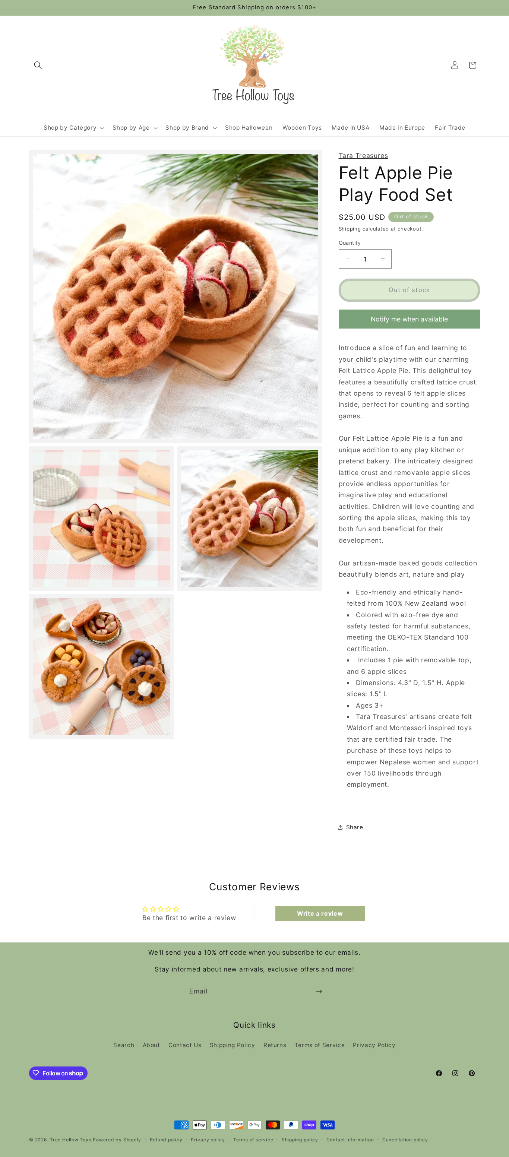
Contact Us (185, 1045)
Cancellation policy (405, 1139)
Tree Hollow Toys (70, 1139)
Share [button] (354, 827)
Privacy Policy (374, 1045)
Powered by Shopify (117, 1139)
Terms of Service (320, 1045)
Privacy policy (208, 1139)
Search (123, 1045)
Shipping (350, 228)
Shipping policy (300, 1139)
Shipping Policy (232, 1045)
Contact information (350, 1139)
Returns (275, 1045)
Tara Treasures (363, 155)
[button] (38, 65)
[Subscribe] (319, 991)
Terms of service (253, 1139)
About (151, 1045)
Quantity (350, 243)
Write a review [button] (320, 913)
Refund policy (166, 1139)
